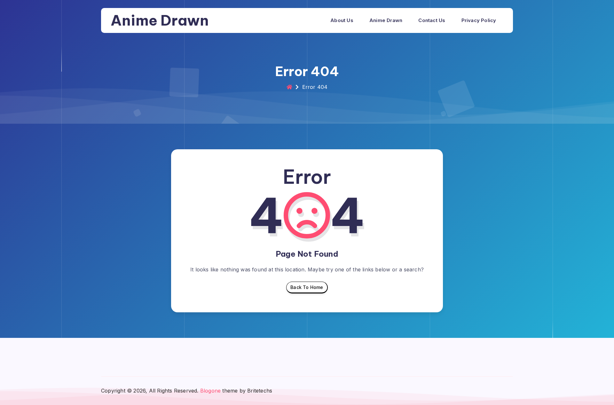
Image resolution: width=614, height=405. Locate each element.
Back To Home (306, 287)
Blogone (210, 390)
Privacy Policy (478, 20)
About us (341, 20)
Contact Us (431, 20)
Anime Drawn (160, 20)
